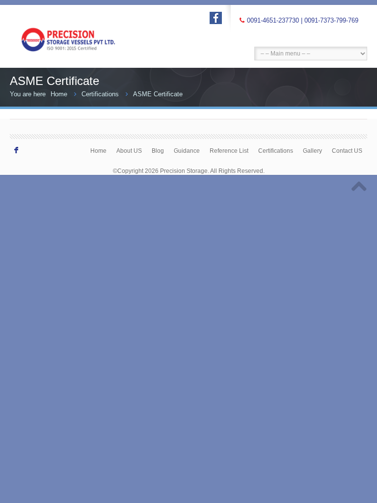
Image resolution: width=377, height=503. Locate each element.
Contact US (347, 150)
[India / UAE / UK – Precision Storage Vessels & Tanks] (78, 30)
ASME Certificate (158, 94)
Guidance (187, 150)
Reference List (229, 150)
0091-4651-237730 (273, 20)
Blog (158, 150)
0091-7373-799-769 (331, 20)
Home (59, 94)
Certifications (100, 94)
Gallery (312, 150)
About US (129, 150)
